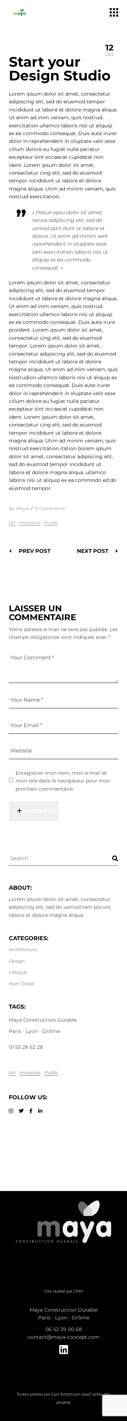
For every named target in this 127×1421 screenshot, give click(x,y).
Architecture (23, 949)
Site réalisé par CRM (63, 1291)
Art (12, 522)
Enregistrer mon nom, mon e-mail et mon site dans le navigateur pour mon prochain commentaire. (63, 781)
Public (51, 522)
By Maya (19, 508)
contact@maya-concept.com (63, 1337)
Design (17, 961)
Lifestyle (18, 972)
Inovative (29, 522)
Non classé (21, 983)
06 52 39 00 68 (64, 1329)
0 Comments (50, 508)
